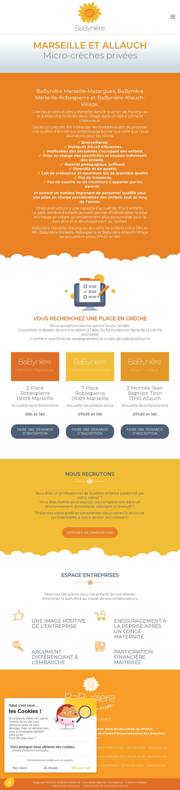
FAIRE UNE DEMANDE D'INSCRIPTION (35, 431)
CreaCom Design (136, 782)
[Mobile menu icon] (173, 17)
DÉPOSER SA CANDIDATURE (90, 533)
